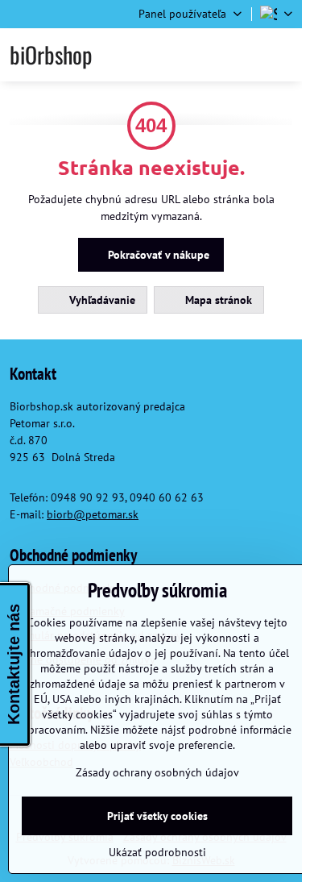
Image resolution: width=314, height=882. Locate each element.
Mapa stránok (217, 300)
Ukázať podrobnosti (157, 852)
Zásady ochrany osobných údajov (157, 772)
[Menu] (282, 55)
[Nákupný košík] (243, 55)
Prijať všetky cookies (157, 816)
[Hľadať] (203, 55)
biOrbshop (51, 55)
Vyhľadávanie (100, 300)
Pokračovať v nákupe (157, 255)
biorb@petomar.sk (92, 514)
